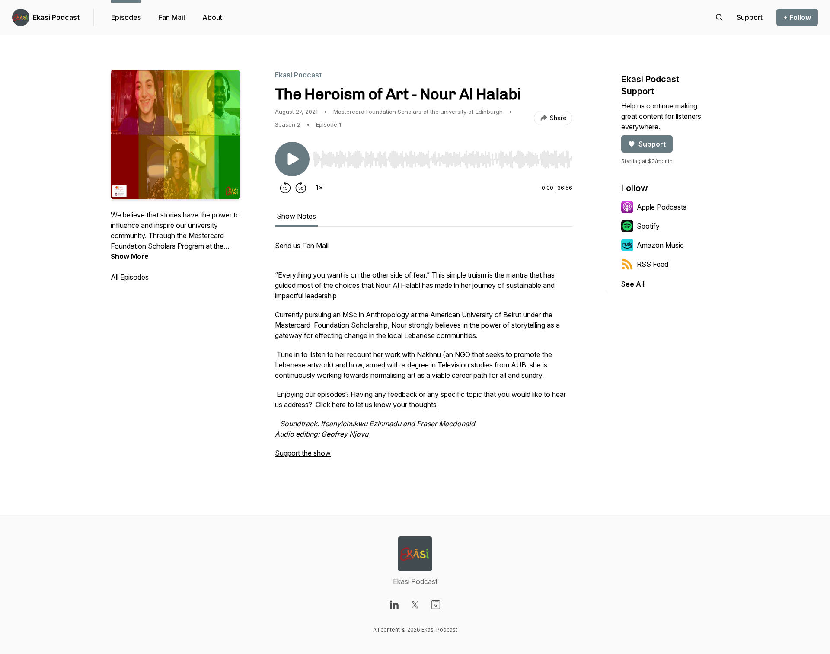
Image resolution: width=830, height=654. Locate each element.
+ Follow (797, 17)
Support (652, 144)
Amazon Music (660, 245)
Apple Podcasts (661, 207)
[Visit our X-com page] (415, 604)
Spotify (648, 226)
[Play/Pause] (292, 159)
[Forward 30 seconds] (301, 188)
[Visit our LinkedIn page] (394, 604)
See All (633, 284)
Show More (130, 256)
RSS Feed (652, 264)
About (212, 17)
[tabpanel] (423, 353)
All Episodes (130, 277)
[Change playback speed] (319, 188)
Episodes (126, 17)
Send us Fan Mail (302, 245)
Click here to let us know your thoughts (376, 404)
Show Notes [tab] (296, 216)
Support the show (303, 453)
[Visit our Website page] (435, 604)
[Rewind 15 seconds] (285, 188)
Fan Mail (171, 17)
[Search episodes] (719, 17)
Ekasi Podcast (56, 17)
